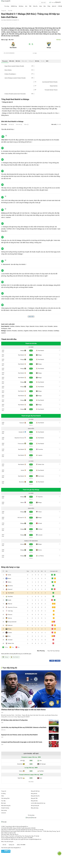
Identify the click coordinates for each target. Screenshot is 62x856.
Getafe (9, 600)
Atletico (22, 502)
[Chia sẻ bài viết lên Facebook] (2, 23)
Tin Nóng (3, 793)
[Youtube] (21, 841)
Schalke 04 (21, 432)
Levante (10, 632)
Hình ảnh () (19, 124)
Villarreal (10, 603)
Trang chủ (3, 791)
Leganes (40, 455)
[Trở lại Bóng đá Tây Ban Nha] (15, 23)
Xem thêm (31, 781)
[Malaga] (49, 46)
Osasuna (10, 614)
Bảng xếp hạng (34, 808)
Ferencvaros (21, 443)
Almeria (22, 544)
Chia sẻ (58, 660)
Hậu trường (4, 810)
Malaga (49, 47)
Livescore (3, 812)
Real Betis (10, 596)
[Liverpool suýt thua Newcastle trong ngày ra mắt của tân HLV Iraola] (54, 744)
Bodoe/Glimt (20, 764)
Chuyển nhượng (5, 808)
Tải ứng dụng (31, 815)
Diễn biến (11, 61)
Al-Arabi (40, 523)
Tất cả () (4, 124)
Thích (52, 660)
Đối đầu (37, 61)
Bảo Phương (41, 650)
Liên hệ (4, 844)
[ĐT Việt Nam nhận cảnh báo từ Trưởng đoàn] (54, 722)
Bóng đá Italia (34, 800)
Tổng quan (5, 61)
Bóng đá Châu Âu (35, 795)
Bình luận (3, 803)
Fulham (40, 511)
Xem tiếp (31, 316)
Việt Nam (21, 6)
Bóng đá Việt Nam (35, 791)
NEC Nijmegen (42, 764)
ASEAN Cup (14, 6)
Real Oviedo (41, 476)
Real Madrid (13, 47)
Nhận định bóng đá (5, 805)
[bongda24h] (1, 6)
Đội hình (18, 61)
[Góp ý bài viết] (11, 23)
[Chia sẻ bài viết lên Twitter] (6, 23)
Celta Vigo (10, 610)
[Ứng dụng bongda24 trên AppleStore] (33, 817)
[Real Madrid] (13, 46)
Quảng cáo (11, 844)
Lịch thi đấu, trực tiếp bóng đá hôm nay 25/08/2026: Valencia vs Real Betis (23, 727)
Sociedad (10, 639)
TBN (30, 6)
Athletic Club (41, 464)
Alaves (9, 578)
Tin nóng (6, 6)
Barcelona (21, 481)
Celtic (40, 760)
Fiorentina (40, 449)
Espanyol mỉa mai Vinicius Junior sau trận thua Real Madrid (19, 735)
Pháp (49, 6)
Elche (9, 636)
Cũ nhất (59, 124)
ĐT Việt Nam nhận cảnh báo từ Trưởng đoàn (14, 720)
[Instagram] (18, 841)
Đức (45, 6)
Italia (40, 6)
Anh (26, 6)
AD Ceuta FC (21, 517)
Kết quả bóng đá (35, 805)
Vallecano (10, 625)
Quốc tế (54, 6)
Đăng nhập (58, 2)
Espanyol (22, 422)
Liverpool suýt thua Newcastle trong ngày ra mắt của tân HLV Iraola (21, 742)
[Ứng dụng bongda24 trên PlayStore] (28, 817)
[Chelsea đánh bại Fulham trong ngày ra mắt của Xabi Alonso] (31, 689)
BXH (47, 61)
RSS (2, 841)
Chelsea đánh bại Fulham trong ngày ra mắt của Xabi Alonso (23, 709)
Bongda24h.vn (17, 847)
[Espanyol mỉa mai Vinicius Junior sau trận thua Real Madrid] (54, 737)
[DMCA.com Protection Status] (5, 852)
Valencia (10, 618)
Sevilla (22, 470)
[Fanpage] (14, 841)
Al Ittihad (40, 529)
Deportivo (40, 496)
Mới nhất (43, 2)
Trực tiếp (3, 800)
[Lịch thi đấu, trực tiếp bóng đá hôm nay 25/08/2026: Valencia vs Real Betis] (54, 729)
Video (2, 795)
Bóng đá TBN (34, 798)
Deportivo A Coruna (19, 437)
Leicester (40, 535)
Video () (26, 124)
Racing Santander (12, 621)
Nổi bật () (11, 124)
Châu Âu (35, 6)
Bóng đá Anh (34, 793)
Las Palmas (41, 555)
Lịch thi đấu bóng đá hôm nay (38, 803)
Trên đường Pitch (5, 798)
